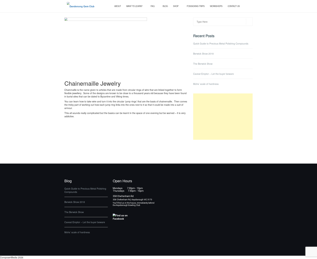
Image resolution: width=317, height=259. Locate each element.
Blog (165, 6)
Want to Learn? (134, 6)
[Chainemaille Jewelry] (105, 46)
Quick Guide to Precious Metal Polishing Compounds (220, 43)
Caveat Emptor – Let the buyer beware (213, 73)
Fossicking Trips (196, 6)
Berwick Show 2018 (203, 53)
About (117, 6)
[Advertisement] (223, 116)
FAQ (152, 6)
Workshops (216, 6)
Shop (175, 6)
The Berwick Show (202, 63)
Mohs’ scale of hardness (206, 84)
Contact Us (234, 6)
